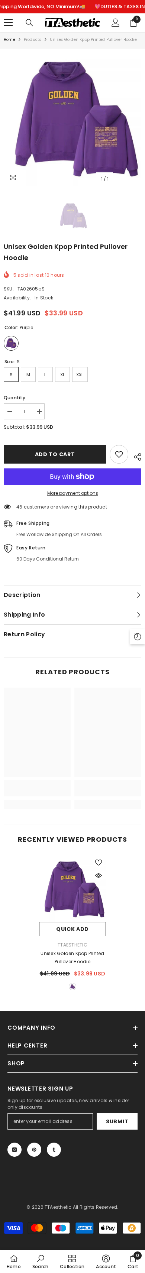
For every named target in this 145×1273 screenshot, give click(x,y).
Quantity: (15, 397)
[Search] (29, 22)
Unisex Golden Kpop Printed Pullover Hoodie (72, 957)
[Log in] (116, 23)
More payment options (72, 493)
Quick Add (72, 929)
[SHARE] (134, 456)
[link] (37, 792)
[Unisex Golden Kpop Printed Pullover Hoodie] (72, 888)
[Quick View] (98, 875)
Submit (117, 1121)
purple (72, 986)
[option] (72, 117)
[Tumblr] (54, 1150)
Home (9, 39)
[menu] (8, 22)
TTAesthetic (72, 945)
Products (33, 39)
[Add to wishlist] (119, 454)
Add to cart (55, 454)
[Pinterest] (34, 1150)
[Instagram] (14, 1150)
